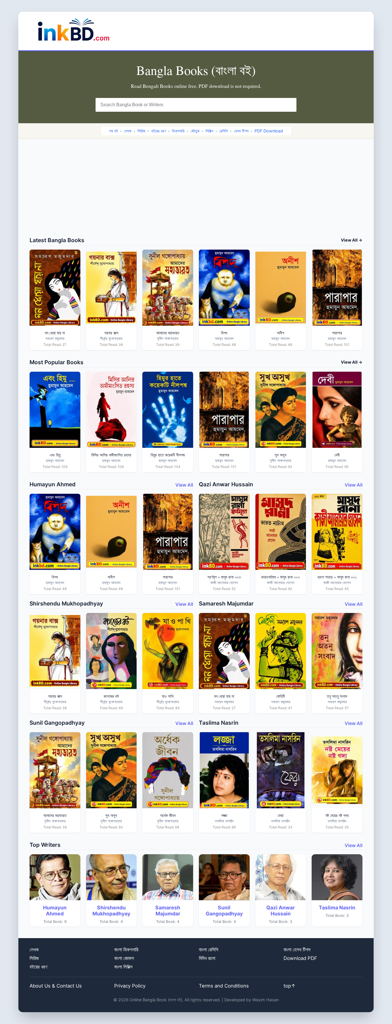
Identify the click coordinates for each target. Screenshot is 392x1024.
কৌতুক (195, 130)
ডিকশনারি (178, 130)
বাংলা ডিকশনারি (126, 949)
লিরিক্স (209, 130)
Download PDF (300, 958)
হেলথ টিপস (241, 130)
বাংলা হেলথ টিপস (297, 949)
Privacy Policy (129, 986)
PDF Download (269, 130)
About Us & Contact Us (56, 986)
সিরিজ (141, 130)
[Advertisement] (196, 193)
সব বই (113, 130)
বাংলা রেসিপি (208, 949)
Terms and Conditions (224, 986)
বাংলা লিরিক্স (123, 967)
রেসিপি (223, 130)
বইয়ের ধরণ (158, 130)
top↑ (290, 986)
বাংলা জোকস (124, 958)
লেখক (127, 130)
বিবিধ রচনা (207, 958)
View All (184, 485)
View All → (351, 240)
